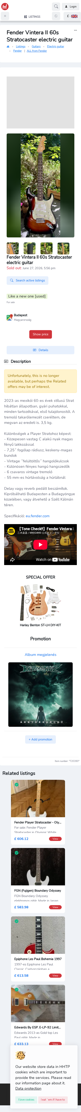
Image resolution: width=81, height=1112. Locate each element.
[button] (72, 16)
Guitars (36, 46)
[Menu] (5, 16)
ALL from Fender (37, 51)
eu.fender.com (37, 515)
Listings (20, 46)
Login (73, 7)
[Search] (56, 6)
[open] (3, 1086)
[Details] (75, 30)
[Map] (10, 317)
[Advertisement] (40, 102)
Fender (17, 51)
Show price (40, 334)
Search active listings (30, 280)
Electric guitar (55, 46)
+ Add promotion (40, 739)
